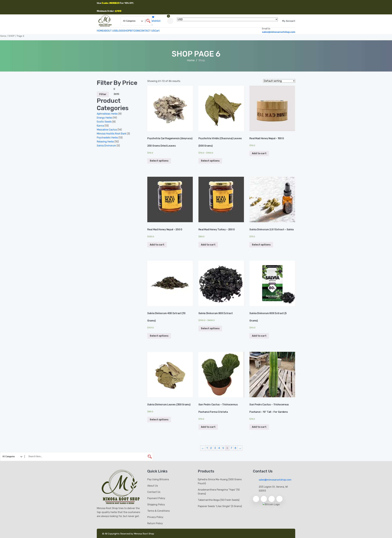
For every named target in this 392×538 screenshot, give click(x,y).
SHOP (126, 30)
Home (3, 36)
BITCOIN (134, 30)
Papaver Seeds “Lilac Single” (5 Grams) (220, 506)
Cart (157, 30)
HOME (100, 30)
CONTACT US (147, 30)
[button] (148, 167)
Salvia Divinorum (106, 145)
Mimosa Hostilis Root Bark (111, 133)
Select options (159, 160)
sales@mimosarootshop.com (278, 32)
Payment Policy (156, 498)
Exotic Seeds (104, 121)
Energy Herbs (104, 117)
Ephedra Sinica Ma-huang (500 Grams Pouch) (220, 481)
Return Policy (155, 523)
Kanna (100, 125)
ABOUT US (109, 30)
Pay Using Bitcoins (158, 479)
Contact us (153, 492)
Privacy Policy (155, 517)
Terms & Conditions (158, 510)
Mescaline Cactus (107, 129)
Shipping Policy (156, 504)
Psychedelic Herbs (107, 137)
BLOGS (119, 30)
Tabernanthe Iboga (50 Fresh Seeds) (218, 499)
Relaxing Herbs (105, 141)
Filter (102, 94)
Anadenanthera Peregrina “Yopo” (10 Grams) (219, 491)
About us (152, 485)
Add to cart (259, 153)
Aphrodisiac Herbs (107, 113)
